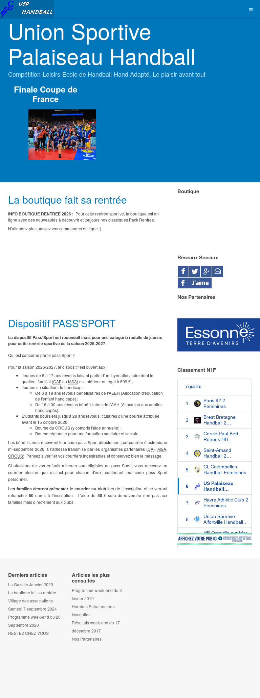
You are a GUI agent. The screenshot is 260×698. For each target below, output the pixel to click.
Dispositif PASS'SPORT (61, 323)
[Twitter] (194, 271)
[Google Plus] (206, 271)
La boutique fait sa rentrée (67, 199)
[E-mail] (217, 271)
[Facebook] (183, 271)
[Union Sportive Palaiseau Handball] (27, 9)
